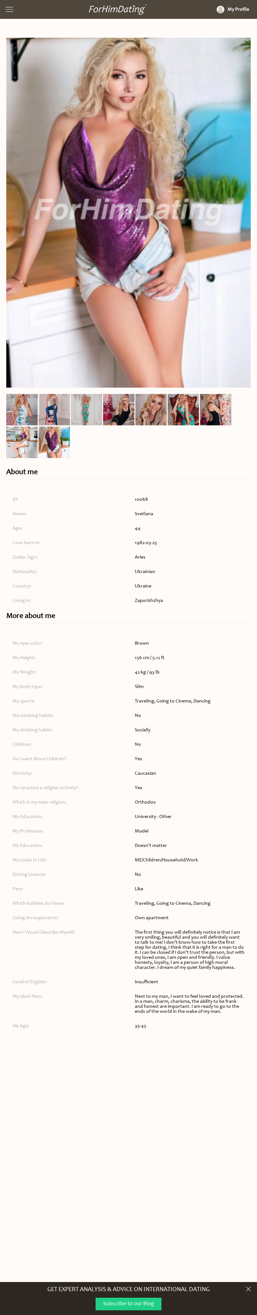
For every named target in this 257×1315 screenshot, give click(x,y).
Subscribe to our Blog (128, 1304)
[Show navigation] (9, 9)
